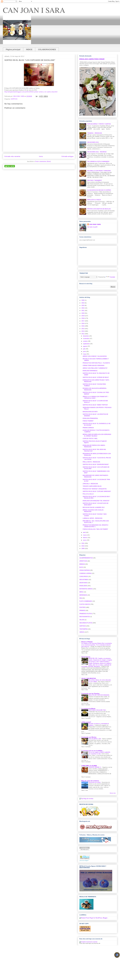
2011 (83, 543)
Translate (112, 277)
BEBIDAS (82, 564)
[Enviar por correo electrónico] (40, 96)
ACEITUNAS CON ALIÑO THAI (97, 710)
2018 (83, 318)
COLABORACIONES (47, 49)
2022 (83, 308)
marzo (85, 535)
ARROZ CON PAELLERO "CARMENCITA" (95, 368)
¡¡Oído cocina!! (86, 722)
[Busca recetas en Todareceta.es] (86, 798)
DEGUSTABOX (83, 579)
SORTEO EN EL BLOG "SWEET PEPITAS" (95, 405)
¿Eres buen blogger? (84, 860)
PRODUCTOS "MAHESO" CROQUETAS (94, 489)
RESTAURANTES (84, 616)
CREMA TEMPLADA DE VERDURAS (93, 365)
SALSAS (81, 619)
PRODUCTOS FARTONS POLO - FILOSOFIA (96, 363)
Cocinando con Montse (88, 737)
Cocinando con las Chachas (90, 693)
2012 (83, 333)
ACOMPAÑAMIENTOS (86, 558)
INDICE (29, 49)
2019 (83, 315)
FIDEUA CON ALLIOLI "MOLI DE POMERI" (95, 529)
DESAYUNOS (83, 582)
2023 (83, 305)
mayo (85, 354)
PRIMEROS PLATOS (85, 613)
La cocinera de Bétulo (88, 708)
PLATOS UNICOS (84, 604)
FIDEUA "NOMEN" (88, 421)
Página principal (13, 49)
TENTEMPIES (83, 629)
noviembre (86, 338)
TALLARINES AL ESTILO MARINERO (98, 161)
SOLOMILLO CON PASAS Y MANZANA (99, 170)
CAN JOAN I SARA (34, 10)
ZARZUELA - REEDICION (90, 483)
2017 (83, 321)
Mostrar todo (113, 793)
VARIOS (81, 632)
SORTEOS (14, 99)
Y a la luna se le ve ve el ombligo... (92, 750)
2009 (83, 548)
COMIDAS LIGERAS (85, 573)
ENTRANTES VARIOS (85, 589)
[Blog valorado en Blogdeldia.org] (84, 857)
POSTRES (82, 607)
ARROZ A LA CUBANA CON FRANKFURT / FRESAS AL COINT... (95, 397)
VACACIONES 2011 (93, 142)
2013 (83, 331)
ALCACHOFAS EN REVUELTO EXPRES (99, 190)
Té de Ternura (85, 657)
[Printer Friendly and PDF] (9, 167)
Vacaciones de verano (95, 782)
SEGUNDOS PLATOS (85, 623)
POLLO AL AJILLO (88, 494)
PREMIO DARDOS (88, 427)
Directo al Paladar (87, 641)
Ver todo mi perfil (92, 227)
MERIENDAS (83, 595)
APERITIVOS (83, 561)
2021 (83, 310)
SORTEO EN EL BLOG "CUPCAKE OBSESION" (97, 491)
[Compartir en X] (43, 96)
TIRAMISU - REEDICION (94, 133)
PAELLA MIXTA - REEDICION (91, 462)
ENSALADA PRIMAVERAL (90, 418)
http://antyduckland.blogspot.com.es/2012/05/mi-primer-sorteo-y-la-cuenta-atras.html (30, 92)
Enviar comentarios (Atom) (43, 161)
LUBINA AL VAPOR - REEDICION (92, 518)
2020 (83, 313)
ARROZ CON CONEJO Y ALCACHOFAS (95, 356)
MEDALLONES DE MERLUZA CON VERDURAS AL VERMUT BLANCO (97, 435)
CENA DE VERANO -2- (95, 767)
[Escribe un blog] (42, 96)
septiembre (86, 343)
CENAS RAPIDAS (84, 570)
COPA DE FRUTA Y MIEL (90, 438)
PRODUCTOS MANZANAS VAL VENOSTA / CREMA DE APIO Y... (95, 525)
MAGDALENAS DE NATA (90, 411)
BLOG (81, 567)
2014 (83, 328)
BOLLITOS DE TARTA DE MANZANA (99, 695)
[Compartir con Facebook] (45, 96)
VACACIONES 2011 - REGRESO (96, 152)
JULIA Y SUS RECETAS (88, 678)
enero (85, 540)
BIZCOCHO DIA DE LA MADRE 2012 (94, 507)
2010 (83, 546)
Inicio (41, 156)
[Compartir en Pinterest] (47, 96)
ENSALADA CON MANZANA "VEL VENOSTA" (96, 500)
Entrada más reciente (12, 156)
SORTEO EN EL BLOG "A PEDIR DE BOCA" (96, 377)
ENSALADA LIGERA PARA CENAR (91, 59)
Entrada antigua (67, 156)
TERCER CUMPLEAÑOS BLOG (92, 486)
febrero (85, 537)
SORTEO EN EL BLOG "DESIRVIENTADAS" (96, 464)
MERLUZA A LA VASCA (94, 199)
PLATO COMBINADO (85, 601)
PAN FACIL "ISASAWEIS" (94, 180)
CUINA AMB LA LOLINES (89, 765)
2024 (83, 303)
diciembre (86, 336)
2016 (83, 323)
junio (84, 351)
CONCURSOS (83, 576)
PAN (80, 598)
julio (84, 349)
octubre (85, 341)
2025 (83, 300)
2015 (83, 326)
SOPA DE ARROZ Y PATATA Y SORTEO (99, 124)
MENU (81, 592)
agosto (85, 346)
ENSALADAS (83, 585)
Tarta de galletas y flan (95, 738)
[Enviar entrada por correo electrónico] (36, 96)
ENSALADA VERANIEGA (90, 370)
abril (84, 532)
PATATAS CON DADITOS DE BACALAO (99, 209)
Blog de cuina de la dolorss (90, 780)
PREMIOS (82, 610)
